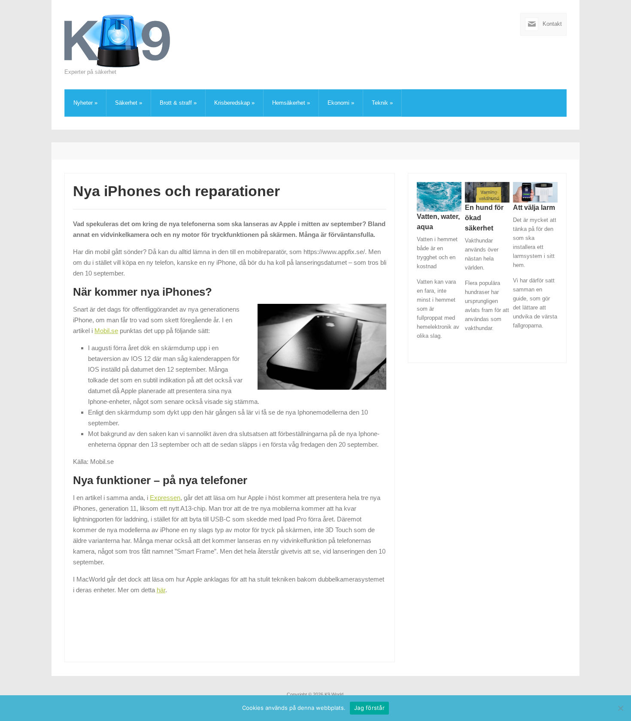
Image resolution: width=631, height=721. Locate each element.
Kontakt (552, 24)
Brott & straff (178, 103)
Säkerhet (128, 103)
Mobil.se (106, 330)
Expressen (165, 497)
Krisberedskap (234, 103)
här (161, 590)
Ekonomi (341, 103)
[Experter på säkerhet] (118, 40)
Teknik (382, 103)
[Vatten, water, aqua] (439, 196)
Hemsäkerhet (291, 103)
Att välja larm (534, 207)
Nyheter (85, 103)
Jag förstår (369, 707)
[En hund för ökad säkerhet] (487, 191)
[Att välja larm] (535, 191)
